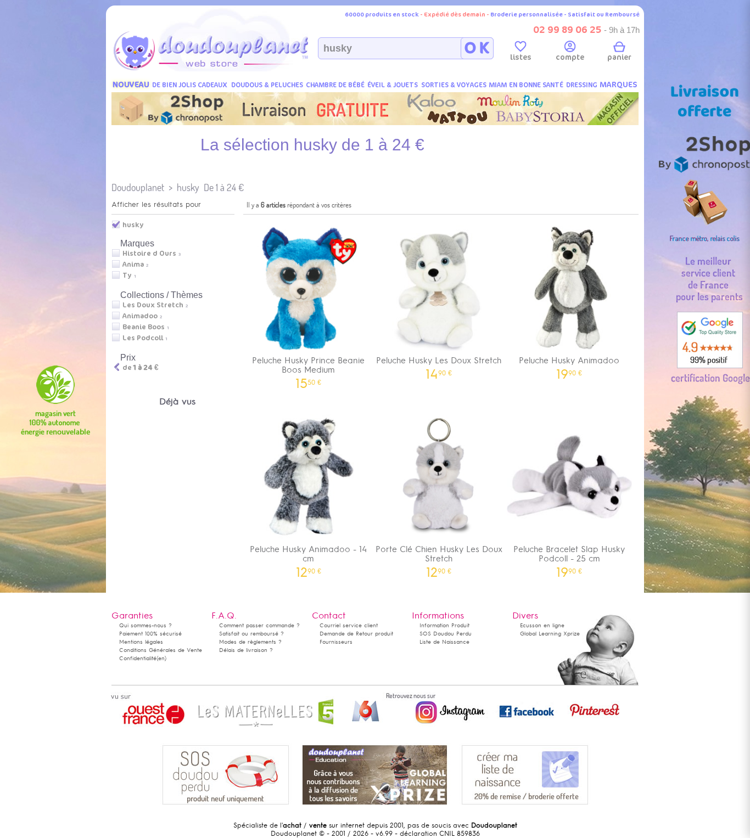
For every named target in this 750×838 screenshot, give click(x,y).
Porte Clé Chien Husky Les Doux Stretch (439, 557)
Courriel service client (349, 625)
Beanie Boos (143, 327)
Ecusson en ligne (542, 625)
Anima (133, 264)
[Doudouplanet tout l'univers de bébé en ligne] (232, 69)
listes (520, 57)
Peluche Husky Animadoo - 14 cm (308, 557)
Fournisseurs (336, 642)
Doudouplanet (137, 187)
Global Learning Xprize (550, 634)
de (140, 367)
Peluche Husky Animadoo (569, 364)
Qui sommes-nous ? (145, 625)
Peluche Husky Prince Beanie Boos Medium (308, 368)
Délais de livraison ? (246, 650)
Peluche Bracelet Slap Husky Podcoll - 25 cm (569, 557)
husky (188, 187)
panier (619, 57)
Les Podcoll (142, 338)
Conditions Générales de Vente (160, 650)
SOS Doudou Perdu (445, 634)
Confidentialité (137, 658)
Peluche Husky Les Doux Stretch (438, 364)
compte (570, 57)
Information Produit (444, 625)
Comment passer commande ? (259, 625)
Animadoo (140, 316)
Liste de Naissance (444, 642)
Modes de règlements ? (250, 642)
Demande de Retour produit (356, 634)
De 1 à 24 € (224, 187)
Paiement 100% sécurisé (150, 634)
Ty (127, 275)
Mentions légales (141, 642)
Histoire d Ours (149, 253)
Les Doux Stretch (152, 305)
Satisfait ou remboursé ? (251, 634)
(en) (161, 658)
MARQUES (618, 84)
